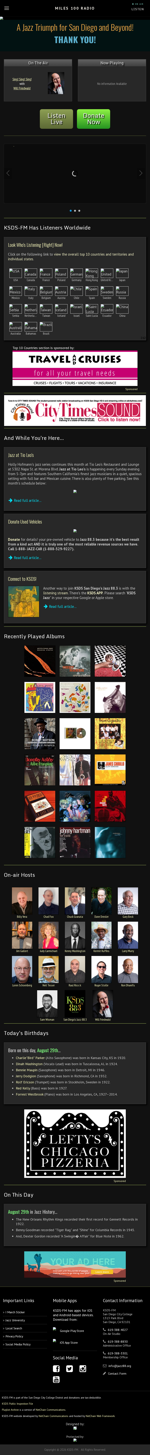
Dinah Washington (29, 1064)
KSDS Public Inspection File (17, 1403)
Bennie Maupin (27, 1070)
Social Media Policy (17, 1344)
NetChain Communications (50, 1409)
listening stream (55, 593)
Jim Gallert (22, 951)
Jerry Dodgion (26, 1076)
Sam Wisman (47, 1019)
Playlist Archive (10, 1409)
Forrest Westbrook (29, 1094)
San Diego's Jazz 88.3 (75, 1019)
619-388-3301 (118, 1353)
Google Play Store (72, 1331)
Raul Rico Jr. (75, 985)
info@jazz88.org (120, 1366)
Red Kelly (23, 1088)
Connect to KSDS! (22, 578)
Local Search (13, 1328)
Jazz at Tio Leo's (21, 454)
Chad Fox (49, 917)
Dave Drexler (102, 917)
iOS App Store (69, 1342)
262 (143, 337)
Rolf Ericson (25, 1082)
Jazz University (15, 1320)
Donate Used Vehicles (25, 521)
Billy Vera (22, 917)
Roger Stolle (101, 985)
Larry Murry (128, 951)
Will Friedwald (21, 88)
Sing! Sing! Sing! (22, 79)
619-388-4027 (118, 1330)
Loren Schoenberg (22, 985)
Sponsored (131, 389)
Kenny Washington (75, 951)
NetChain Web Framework (100, 1416)
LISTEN (137, 9)
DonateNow (93, 118)
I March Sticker (15, 1312)
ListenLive (56, 118)
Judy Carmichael (48, 951)
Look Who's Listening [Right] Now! (35, 244)
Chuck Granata (75, 917)
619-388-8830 (118, 1341)
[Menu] (6, 8)
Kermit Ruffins (101, 951)
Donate (14, 539)
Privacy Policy (14, 1336)
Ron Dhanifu (128, 985)
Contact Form (117, 1373)
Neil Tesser (49, 985)
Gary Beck (128, 917)
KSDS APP (95, 593)
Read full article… (27, 500)
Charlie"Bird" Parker (30, 1058)
